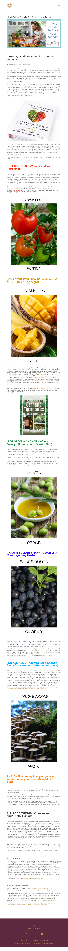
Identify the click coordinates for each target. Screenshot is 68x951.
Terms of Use (44, 940)
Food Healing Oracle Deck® (47, 188)
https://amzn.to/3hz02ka (49, 900)
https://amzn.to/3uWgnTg (45, 891)
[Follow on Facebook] (26, 934)
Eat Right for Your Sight (31, 650)
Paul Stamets (12, 687)
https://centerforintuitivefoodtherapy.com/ (40, 888)
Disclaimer (34, 940)
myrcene (9, 379)
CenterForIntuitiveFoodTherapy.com (32, 878)
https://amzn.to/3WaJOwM (25, 903)
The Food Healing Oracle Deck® (24, 144)
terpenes (41, 377)
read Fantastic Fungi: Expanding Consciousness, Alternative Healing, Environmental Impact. (32, 687)
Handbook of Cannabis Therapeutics (33, 381)
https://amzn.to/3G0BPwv (39, 904)
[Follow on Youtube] (42, 934)
